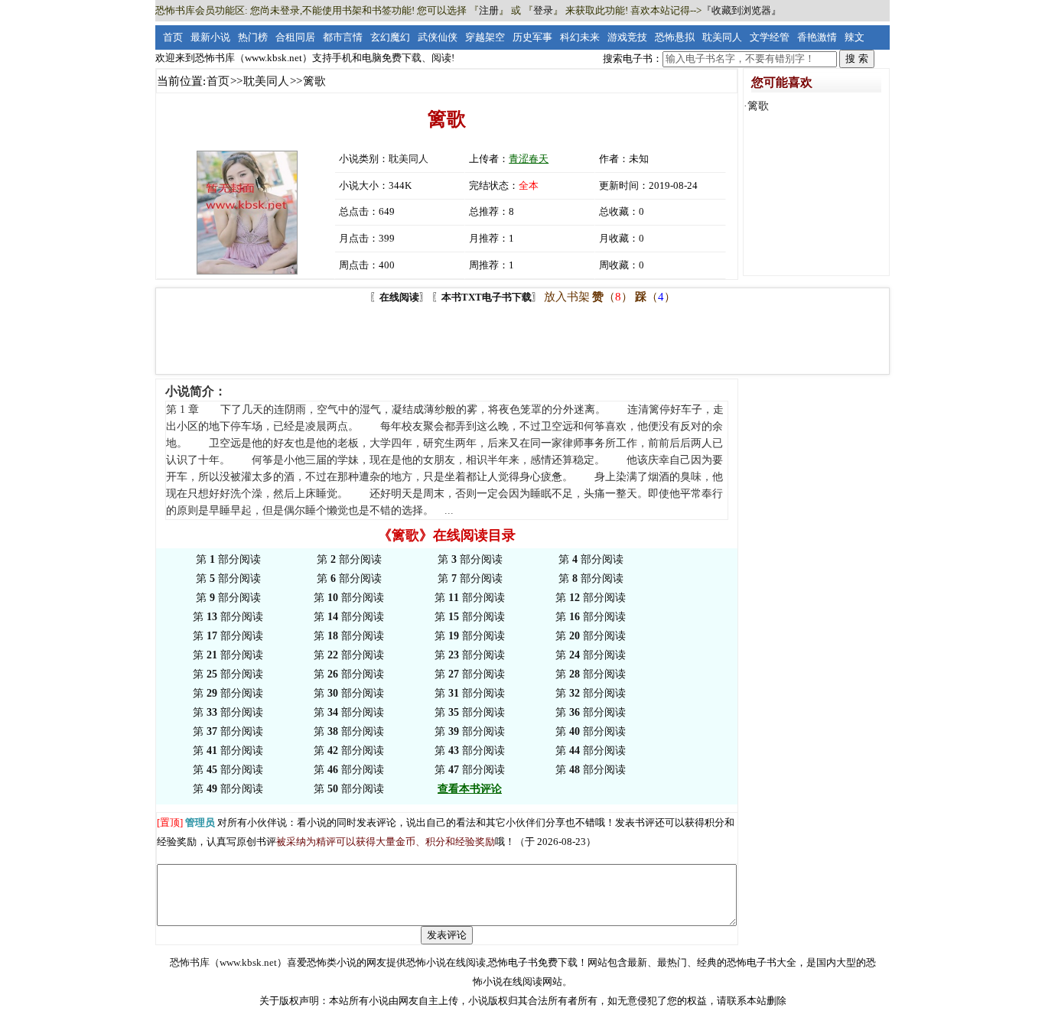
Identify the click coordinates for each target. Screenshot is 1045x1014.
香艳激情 (817, 37)
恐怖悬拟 (675, 37)
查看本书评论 (470, 789)
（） (612, 297)
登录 (543, 10)
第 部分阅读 (228, 559)
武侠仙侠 (437, 37)
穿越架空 (485, 37)
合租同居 (295, 37)
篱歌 (758, 106)
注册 (489, 10)
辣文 (854, 37)
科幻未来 (580, 37)
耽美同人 (722, 37)
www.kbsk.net (248, 962)
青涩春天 (529, 158)
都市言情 (343, 37)
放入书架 (567, 297)
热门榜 (253, 37)
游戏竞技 (627, 37)
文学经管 (769, 37)
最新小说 (210, 37)
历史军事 (532, 37)
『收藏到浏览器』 (741, 10)
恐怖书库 (190, 962)
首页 (173, 37)
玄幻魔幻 (390, 37)
